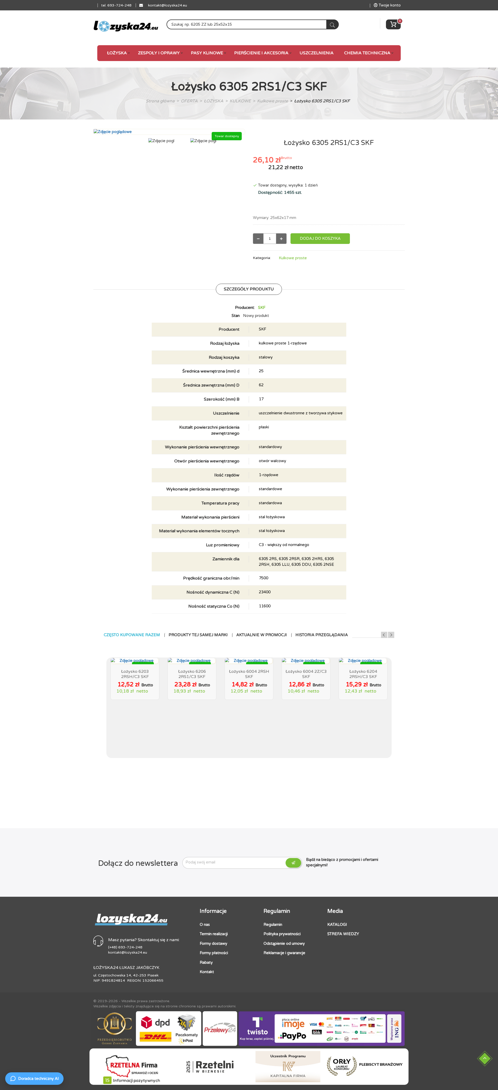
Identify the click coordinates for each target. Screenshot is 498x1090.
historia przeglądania (321, 635)
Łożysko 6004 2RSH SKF (249, 674)
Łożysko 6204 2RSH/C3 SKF (363, 674)
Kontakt (207, 971)
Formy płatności (214, 953)
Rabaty (206, 962)
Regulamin (273, 924)
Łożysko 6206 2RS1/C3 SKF (192, 674)
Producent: (245, 307)
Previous (384, 635)
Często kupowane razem (132, 635)
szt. (298, 192)
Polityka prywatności (282, 934)
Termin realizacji (214, 934)
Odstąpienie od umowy (284, 943)
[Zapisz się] (293, 863)
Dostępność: (271, 192)
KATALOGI (337, 924)
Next (391, 635)
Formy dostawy (213, 943)
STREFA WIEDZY (343, 934)
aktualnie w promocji (261, 635)
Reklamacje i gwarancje (284, 953)
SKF (261, 307)
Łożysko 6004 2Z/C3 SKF (306, 674)
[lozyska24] (131, 917)
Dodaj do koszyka (320, 238)
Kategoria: (262, 258)
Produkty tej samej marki (198, 635)
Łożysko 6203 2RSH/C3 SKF (135, 674)
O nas (205, 924)
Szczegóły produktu (249, 289)
